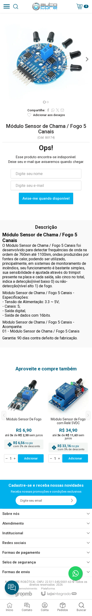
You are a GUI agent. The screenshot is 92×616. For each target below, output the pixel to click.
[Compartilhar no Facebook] (48, 110)
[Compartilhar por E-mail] (62, 110)
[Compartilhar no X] (57, 110)
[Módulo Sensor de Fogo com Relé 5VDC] (68, 419)
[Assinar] (72, 500)
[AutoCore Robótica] (45, 6)
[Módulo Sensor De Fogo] (24, 419)
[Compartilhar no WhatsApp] (52, 110)
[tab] (44, 102)
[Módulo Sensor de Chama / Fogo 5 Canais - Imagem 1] (46, 59)
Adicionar (31, 458)
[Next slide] (87, 59)
